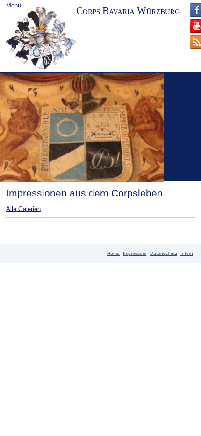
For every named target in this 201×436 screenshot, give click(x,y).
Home (113, 253)
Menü (13, 5)
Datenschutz (163, 253)
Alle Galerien (23, 208)
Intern (186, 253)
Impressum (134, 253)
